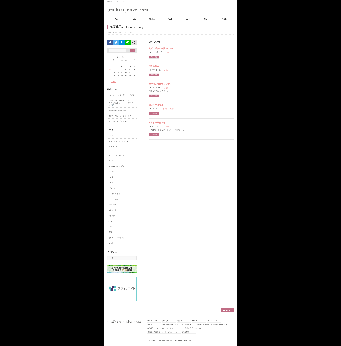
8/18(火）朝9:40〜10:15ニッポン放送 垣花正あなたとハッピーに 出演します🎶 (122, 103)
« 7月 (113, 82)
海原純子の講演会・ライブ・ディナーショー (164, 332)
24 (109, 75)
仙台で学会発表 (156, 105)
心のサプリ (113, 221)
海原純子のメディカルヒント (157, 328)
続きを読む (154, 57)
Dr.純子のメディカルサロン (118, 141)
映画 (110, 232)
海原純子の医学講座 (202, 324)
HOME (109, 32)
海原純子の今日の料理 (219, 324)
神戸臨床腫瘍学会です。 (160, 84)
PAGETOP (227, 310)
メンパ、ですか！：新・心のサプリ (121, 95)
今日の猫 (112, 216)
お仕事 (167, 52)
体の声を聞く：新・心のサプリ (120, 116)
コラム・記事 (113, 199)
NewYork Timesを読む (117, 166)
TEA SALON (113, 146)
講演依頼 (185, 332)
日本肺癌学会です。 (158, 122)
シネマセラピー (185, 324)
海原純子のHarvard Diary (120, 32)
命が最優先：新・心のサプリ (119, 110)
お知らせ (112, 188)
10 (109, 69)
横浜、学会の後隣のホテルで (162, 48)
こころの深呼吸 (114, 194)
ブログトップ (152, 321)
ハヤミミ (112, 151)
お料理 (111, 183)
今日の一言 (113, 210)
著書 (171, 328)
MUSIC (111, 161)
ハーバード (113, 205)
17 (109, 72)
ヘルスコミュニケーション (117, 155)
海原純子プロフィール (193, 328)
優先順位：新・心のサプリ (118, 121)
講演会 (172, 109)
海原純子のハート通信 (117, 238)
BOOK (111, 136)
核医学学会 (154, 66)
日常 (173, 52)
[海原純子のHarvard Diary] (128, 10)
